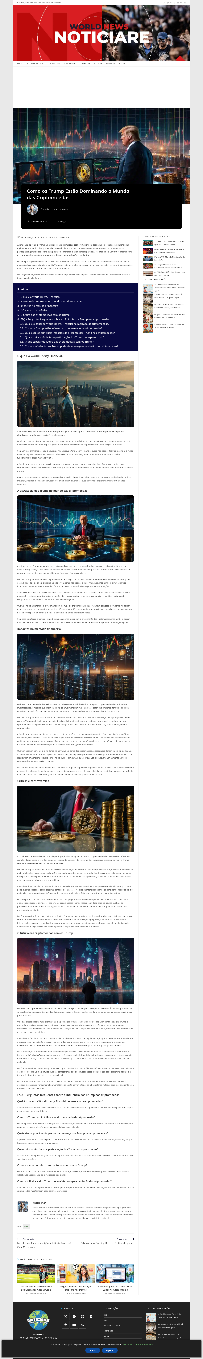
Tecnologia (61, 221)
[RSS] (82, 1325)
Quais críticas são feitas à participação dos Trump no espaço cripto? (62, 337)
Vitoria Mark (62, 209)
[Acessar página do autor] (22, 1206)
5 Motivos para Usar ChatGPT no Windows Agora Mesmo (115, 1288)
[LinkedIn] (91, 1316)
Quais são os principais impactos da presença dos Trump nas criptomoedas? (67, 332)
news (26, 1227)
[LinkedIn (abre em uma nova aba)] (177, 2)
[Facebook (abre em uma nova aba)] (168, 2)
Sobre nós (108, 1330)
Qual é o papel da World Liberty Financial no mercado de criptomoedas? (64, 323)
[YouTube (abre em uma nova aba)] (181, 2)
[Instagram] (82, 1316)
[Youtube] (74, 1325)
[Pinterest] (65, 1325)
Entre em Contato (112, 1325)
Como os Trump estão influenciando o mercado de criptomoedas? (61, 328)
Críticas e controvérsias (32, 310)
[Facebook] (74, 1316)
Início (106, 1315)
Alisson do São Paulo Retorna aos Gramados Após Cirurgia (36, 1288)
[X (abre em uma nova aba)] (164, 2)
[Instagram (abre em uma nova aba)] (174, 2)
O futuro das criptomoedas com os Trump (43, 314)
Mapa (106, 1336)
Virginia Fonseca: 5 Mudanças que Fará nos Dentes (75, 1288)
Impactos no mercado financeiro (37, 305)
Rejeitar (110, 1350)
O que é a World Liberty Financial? (38, 296)
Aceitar (92, 1350)
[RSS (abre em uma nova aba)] (184, 2)
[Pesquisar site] (183, 63)
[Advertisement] (101, 87)
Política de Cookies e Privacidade (137, 1344)
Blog (106, 1320)
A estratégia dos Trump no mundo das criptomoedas (49, 301)
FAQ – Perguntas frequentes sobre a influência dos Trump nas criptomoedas (63, 319)
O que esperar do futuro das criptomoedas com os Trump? (57, 341)
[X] (65, 1316)
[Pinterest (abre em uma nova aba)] (171, 2)
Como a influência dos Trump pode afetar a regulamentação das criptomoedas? (69, 346)
